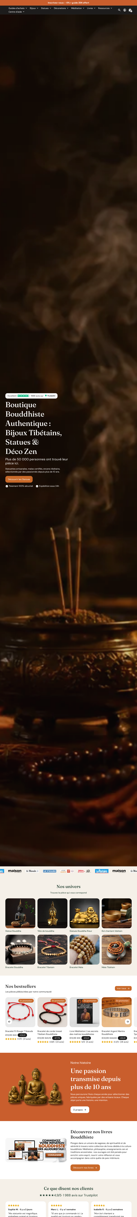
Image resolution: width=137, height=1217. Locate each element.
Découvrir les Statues (19, 479)
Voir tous (123, 988)
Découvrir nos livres (85, 1167)
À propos (79, 1109)
